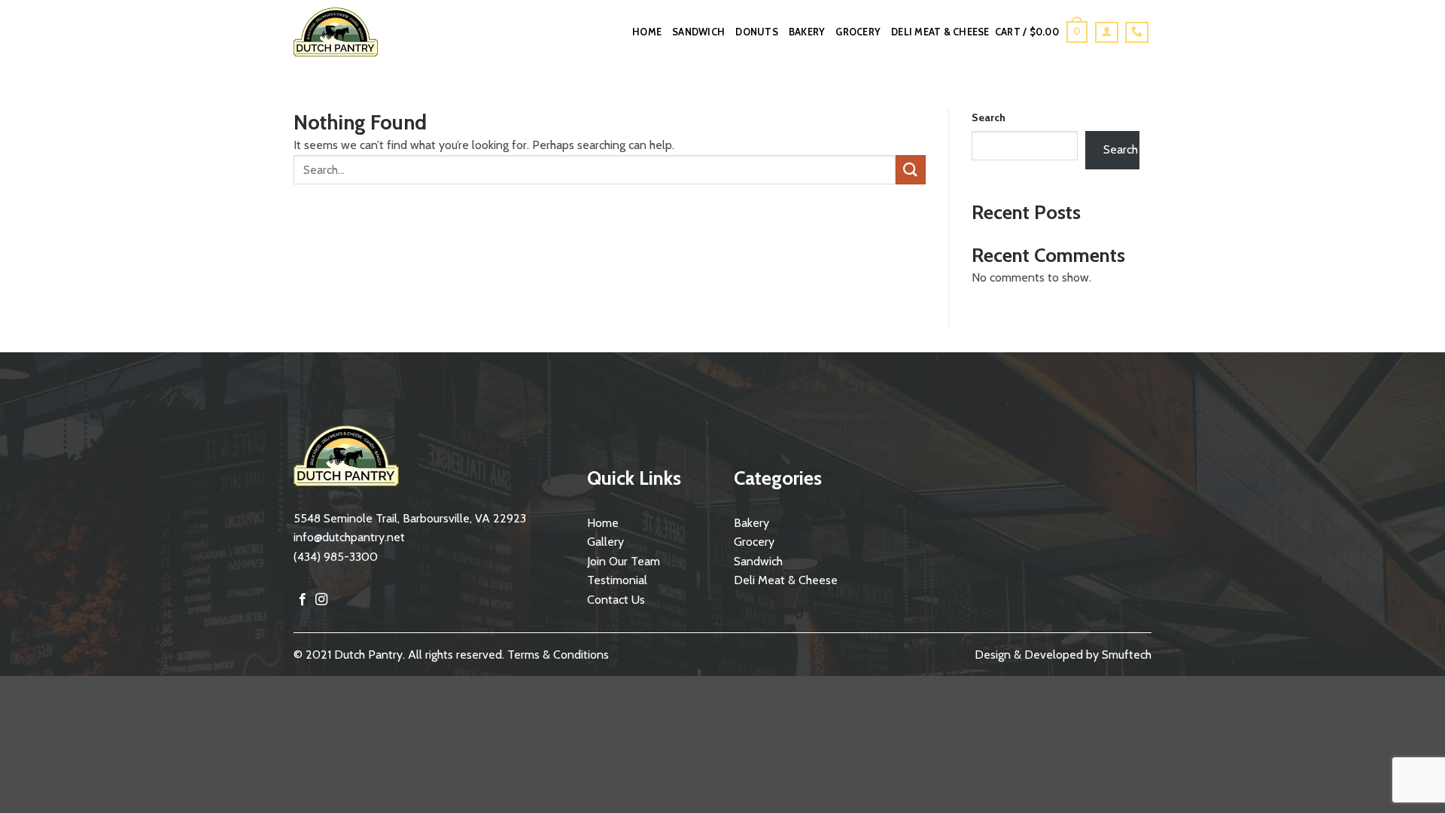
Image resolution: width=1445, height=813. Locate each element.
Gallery (605, 541)
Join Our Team (623, 561)
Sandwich (698, 32)
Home (647, 32)
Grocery (858, 32)
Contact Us (616, 599)
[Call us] (1136, 32)
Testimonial (617, 580)
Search (988, 117)
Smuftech (1126, 654)
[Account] (1106, 32)
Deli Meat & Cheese (940, 32)
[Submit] (911, 169)
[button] (1041, 32)
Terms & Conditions (558, 654)
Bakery (807, 32)
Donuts (756, 32)
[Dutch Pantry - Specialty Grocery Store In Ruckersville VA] (347, 32)
